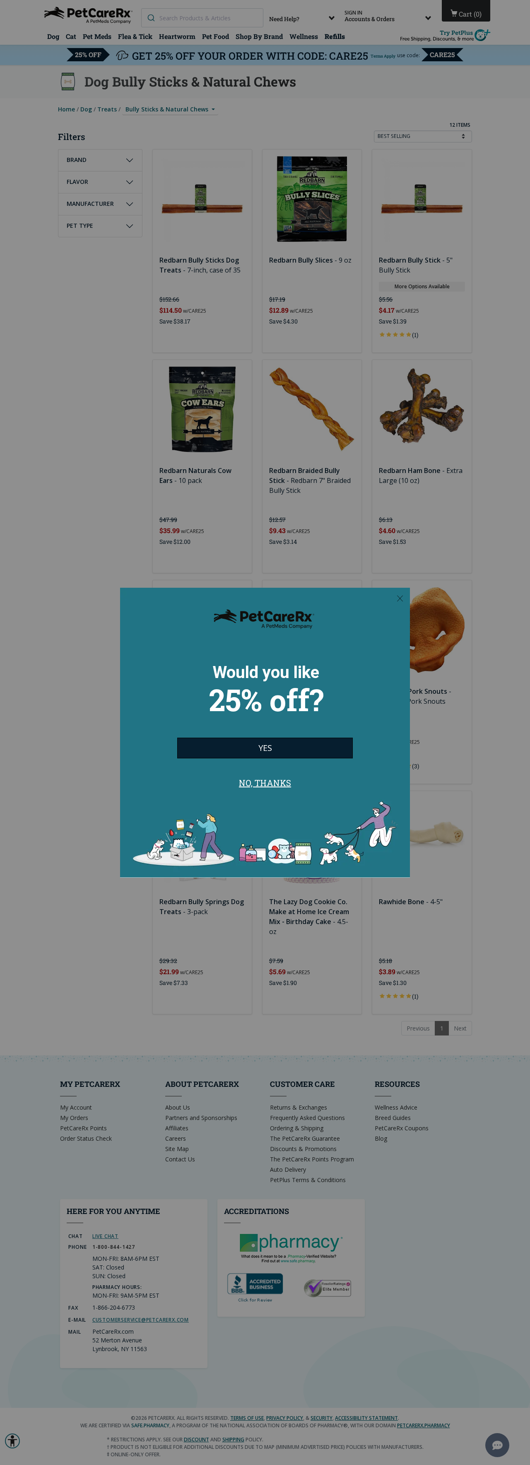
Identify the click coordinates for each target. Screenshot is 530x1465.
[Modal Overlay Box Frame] (265, 733)
